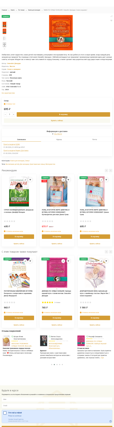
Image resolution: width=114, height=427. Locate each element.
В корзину (63, 114)
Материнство (50, 164)
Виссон (12, 66)
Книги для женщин (34, 10)
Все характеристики (8, 93)
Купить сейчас (57, 120)
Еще (102, 358)
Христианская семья (37, 164)
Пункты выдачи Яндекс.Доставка (15, 150)
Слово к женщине (13, 69)
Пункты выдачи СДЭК (11, 144)
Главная (4, 10)
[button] (4, 49)
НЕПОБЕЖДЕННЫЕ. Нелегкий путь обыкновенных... (55, 346)
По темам (21, 10)
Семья (27, 161)
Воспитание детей (12, 164)
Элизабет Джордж (14, 63)
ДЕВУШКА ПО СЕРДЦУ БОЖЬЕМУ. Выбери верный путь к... (96, 343)
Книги (12, 10)
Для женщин (24, 164)
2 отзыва (57, 302)
